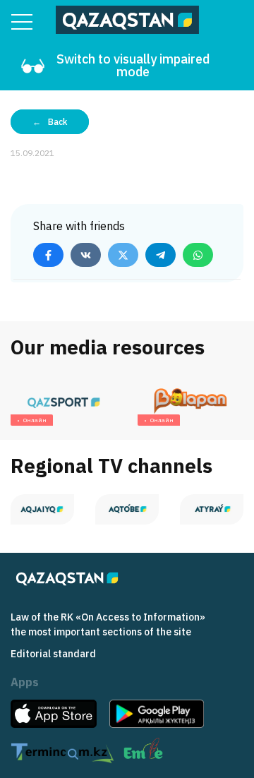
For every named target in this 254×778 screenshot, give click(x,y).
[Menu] (22, 22)
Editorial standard (53, 653)
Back (57, 121)
